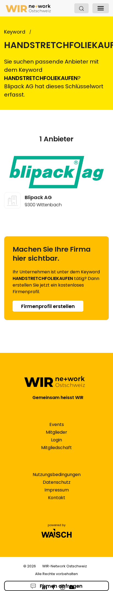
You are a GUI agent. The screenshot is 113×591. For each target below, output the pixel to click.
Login (56, 440)
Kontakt (56, 497)
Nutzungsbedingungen (57, 474)
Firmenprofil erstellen (48, 306)
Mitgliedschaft (56, 447)
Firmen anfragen (61, 585)
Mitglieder (56, 432)
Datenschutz (56, 482)
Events (56, 424)
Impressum (56, 490)
